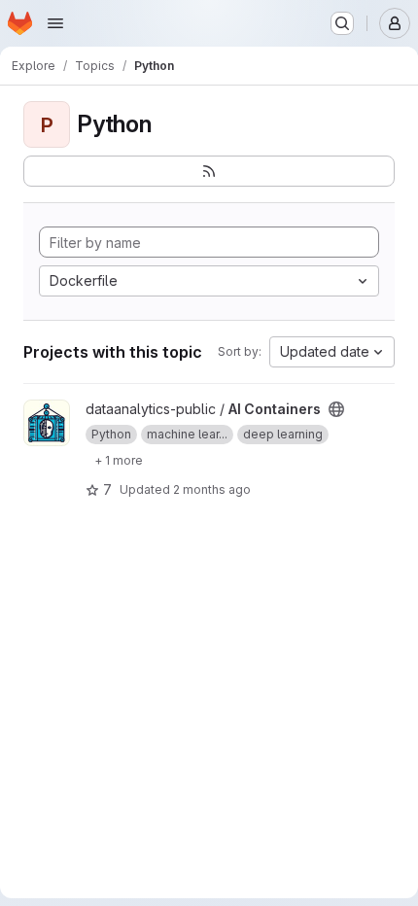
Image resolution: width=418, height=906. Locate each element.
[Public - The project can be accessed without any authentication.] (336, 409)
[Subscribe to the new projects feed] (209, 171)
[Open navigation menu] (55, 23)
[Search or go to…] (342, 23)
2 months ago (212, 489)
